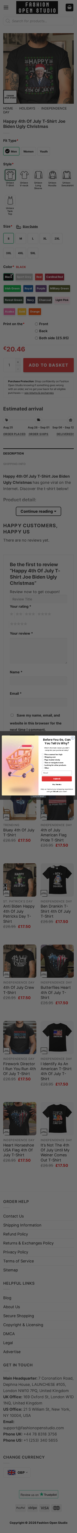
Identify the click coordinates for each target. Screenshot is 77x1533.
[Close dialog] (72, 737)
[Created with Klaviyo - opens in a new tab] (38, 796)
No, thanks (56, 785)
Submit (56, 778)
